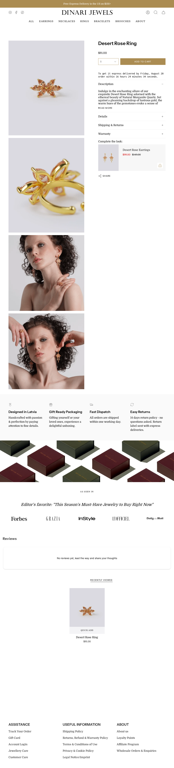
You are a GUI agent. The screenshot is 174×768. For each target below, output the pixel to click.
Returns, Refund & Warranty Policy (85, 737)
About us (122, 731)
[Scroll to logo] (37, 518)
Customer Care (18, 757)
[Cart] (163, 12)
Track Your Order (19, 731)
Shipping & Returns (111, 125)
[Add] (160, 165)
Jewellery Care (18, 750)
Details (102, 116)
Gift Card (14, 737)
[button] (156, 12)
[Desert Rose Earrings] (108, 157)
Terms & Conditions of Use (80, 744)
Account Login (17, 744)
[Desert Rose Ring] (87, 611)
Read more (105, 108)
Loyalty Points (126, 737)
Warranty (104, 133)
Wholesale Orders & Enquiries (136, 750)
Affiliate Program (128, 744)
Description (105, 84)
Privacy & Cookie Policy (78, 750)
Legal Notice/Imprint (76, 757)
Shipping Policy (73, 731)
